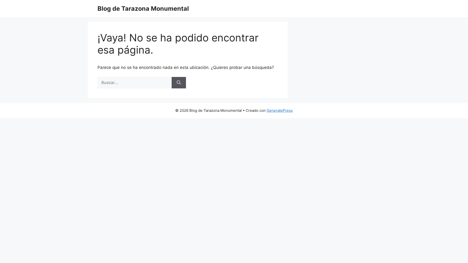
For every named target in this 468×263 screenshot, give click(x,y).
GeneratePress (280, 110)
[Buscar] (179, 83)
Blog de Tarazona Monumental (143, 8)
